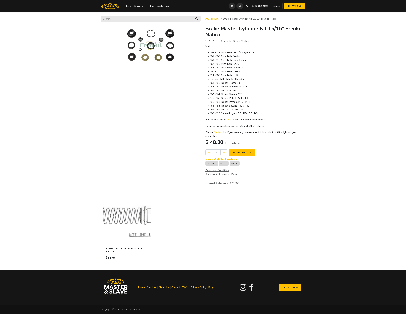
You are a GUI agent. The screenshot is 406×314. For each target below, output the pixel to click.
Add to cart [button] (243, 152)
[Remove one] (209, 152)
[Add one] (224, 152)
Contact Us (220, 132)
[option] (203, 229)
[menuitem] (128, 6)
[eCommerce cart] (232, 6)
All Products (212, 19)
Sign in (276, 6)
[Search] (197, 19)
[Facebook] (251, 287)
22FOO (231, 119)
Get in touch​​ (290, 287)
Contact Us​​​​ (294, 6)
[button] (239, 6)
